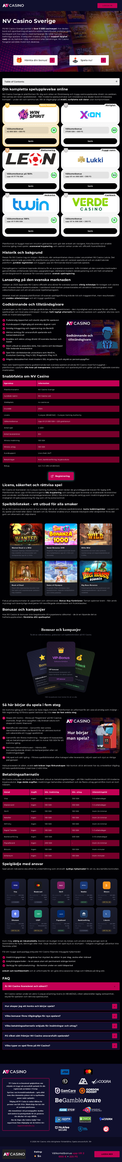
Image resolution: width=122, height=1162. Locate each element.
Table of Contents (14, 81)
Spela (30, 141)
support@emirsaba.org (25, 1125)
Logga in (107, 5)
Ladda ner (107, 1154)
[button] (61, 986)
